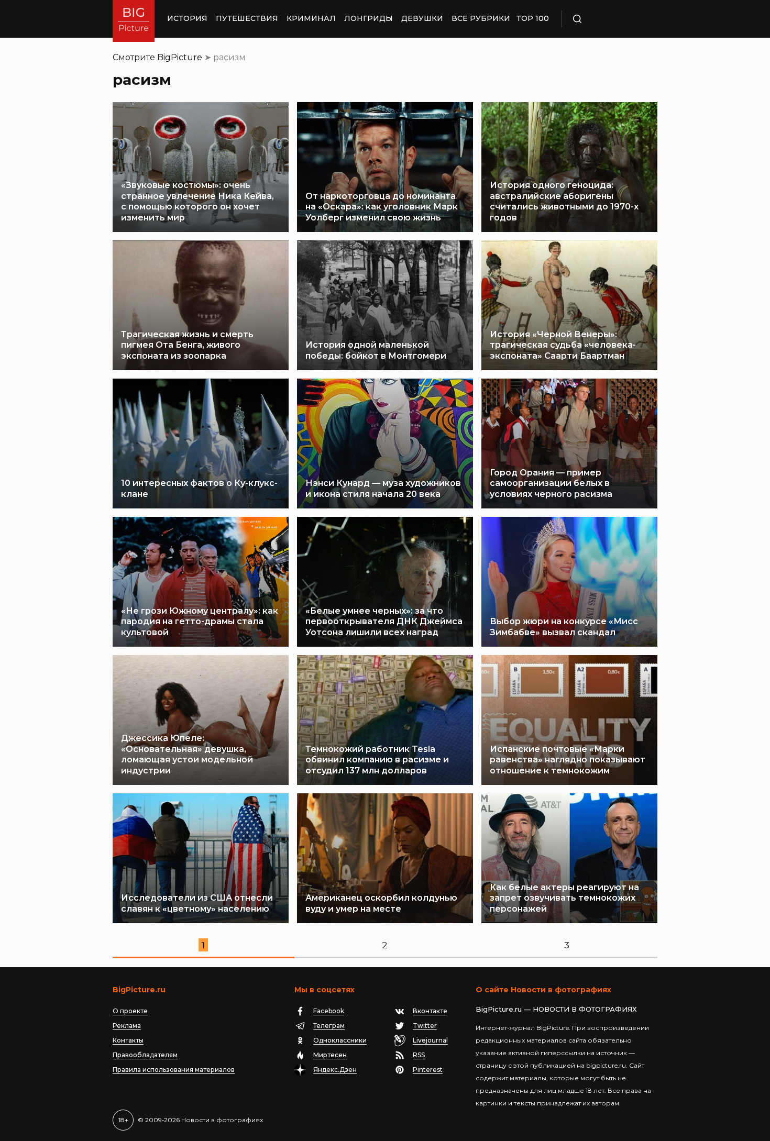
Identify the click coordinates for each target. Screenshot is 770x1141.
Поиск (607, 19)
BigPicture (179, 57)
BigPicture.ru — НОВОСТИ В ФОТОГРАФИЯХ (556, 1009)
